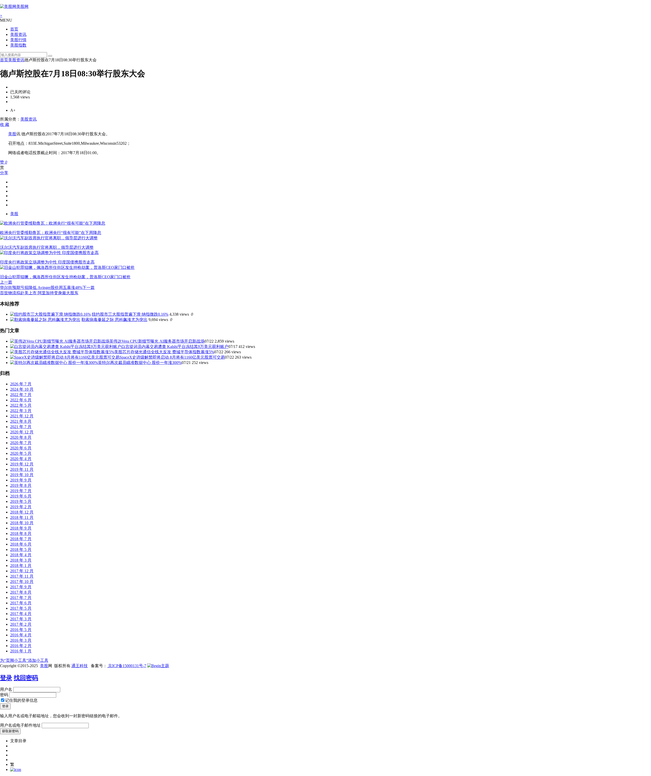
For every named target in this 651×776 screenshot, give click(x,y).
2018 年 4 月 (21, 555)
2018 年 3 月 (21, 560)
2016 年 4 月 (21, 635)
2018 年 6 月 (21, 544)
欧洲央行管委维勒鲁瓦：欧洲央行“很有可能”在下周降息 (50, 232)
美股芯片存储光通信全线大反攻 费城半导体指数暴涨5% (164, 352)
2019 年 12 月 (22, 464)
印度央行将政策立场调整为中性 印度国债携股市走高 (47, 262)
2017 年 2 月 (21, 624)
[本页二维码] (15, 769)
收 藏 (4, 124)
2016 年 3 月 (21, 640)
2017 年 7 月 (21, 597)
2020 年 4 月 (21, 459)
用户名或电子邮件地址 (20, 725)
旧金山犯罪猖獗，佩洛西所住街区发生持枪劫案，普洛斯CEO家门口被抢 (65, 277)
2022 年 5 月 (21, 405)
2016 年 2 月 (21, 645)
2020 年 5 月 (21, 453)
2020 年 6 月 (21, 448)
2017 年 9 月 (21, 587)
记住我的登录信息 (21, 700)
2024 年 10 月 (22, 389)
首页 (14, 29)
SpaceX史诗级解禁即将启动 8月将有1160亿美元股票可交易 (172, 357)
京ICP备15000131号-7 (126, 666)
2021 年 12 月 (22, 416)
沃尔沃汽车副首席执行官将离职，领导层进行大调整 (47, 247)
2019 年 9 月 (21, 480)
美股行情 (18, 40)
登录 (6, 678)
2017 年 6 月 (21, 603)
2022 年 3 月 (21, 410)
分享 (4, 173)
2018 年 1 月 (21, 565)
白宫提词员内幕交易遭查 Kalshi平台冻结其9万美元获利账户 (174, 346)
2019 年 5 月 (21, 501)
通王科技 (79, 666)
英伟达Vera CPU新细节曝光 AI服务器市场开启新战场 (156, 341)
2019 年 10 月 (22, 475)
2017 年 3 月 (21, 619)
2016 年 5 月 (21, 629)
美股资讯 (18, 34)
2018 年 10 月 (22, 523)
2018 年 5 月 (21, 549)
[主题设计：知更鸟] (158, 666)
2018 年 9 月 (21, 528)
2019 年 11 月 (22, 469)
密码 (4, 695)
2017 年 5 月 (21, 608)
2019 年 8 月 (21, 485)
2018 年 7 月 (21, 539)
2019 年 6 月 (21, 496)
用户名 (6, 689)
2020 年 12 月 (22, 432)
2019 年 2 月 (21, 507)
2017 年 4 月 (21, 613)
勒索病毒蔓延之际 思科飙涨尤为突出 (114, 319)
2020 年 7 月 (21, 443)
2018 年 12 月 (22, 512)
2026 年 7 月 (21, 384)
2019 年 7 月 (21, 491)
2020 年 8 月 (21, 437)
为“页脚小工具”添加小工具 (24, 660)
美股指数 (18, 45)
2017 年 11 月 (22, 576)
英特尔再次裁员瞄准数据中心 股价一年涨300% (140, 362)
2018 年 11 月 (22, 517)
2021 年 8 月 (21, 421)
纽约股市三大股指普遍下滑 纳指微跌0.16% (130, 314)
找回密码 (26, 678)
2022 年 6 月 (21, 400)
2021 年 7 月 (21, 426)
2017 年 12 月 (22, 571)
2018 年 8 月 (21, 533)
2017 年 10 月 (22, 581)
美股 (12, 134)
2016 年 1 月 (21, 651)
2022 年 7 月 (21, 394)
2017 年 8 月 (21, 592)
